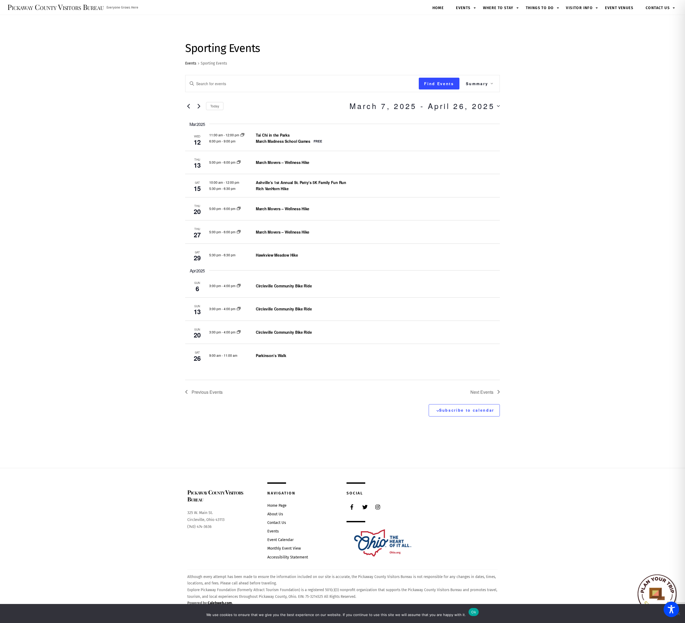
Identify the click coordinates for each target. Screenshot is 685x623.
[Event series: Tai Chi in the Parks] (242, 135)
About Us (275, 514)
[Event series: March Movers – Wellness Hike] (239, 162)
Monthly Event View (284, 548)
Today (214, 106)
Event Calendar (280, 540)
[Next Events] (199, 106)
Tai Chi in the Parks (273, 135)
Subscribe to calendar (466, 410)
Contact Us (658, 8)
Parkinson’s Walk (271, 355)
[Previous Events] (188, 106)
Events (463, 8)
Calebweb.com (220, 603)
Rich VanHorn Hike (272, 188)
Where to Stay (498, 8)
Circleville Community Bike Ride (284, 285)
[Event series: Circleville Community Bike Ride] (239, 285)
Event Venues (619, 8)
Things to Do (540, 8)
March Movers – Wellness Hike (282, 162)
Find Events (439, 83)
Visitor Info (579, 8)
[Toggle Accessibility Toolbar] (671, 609)
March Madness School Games (283, 141)
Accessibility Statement (287, 557)
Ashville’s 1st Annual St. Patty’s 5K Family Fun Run (301, 182)
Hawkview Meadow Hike (277, 255)
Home (438, 8)
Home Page (277, 505)
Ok (473, 612)
